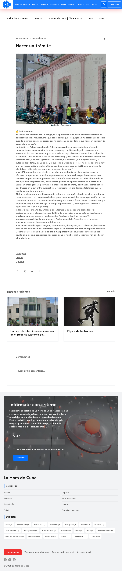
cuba (10, 524)
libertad (100, 524)
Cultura (38, 18)
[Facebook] (5, 559)
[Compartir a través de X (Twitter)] (24, 271)
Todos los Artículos (17, 18)
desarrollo (51, 536)
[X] (9, 559)
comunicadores (106, 530)
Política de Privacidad (63, 552)
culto (79, 530)
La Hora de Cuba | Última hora (65, 18)
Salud (6, 510)
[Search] (104, 4)
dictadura (40, 524)
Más (101, 18)
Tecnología (9, 504)
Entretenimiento (69, 498)
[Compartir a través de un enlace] (39, 271)
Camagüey (21, 253)
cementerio (81, 536)
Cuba (90, 18)
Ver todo (111, 291)
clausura (66, 530)
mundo (86, 524)
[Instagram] (14, 559)
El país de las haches (80, 331)
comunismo (35, 536)
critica (66, 536)
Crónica (19, 257)
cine (91, 530)
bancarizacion (50, 530)
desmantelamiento (15, 536)
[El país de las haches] (89, 311)
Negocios (8, 498)
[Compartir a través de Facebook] (17, 271)
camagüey (71, 524)
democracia (24, 524)
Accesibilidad (84, 552)
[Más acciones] (104, 38)
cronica (96, 536)
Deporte (65, 492)
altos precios (13, 530)
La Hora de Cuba (20, 477)
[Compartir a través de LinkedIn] (31, 271)
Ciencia (65, 504)
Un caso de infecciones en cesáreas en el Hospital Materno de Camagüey (32, 332)
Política (7, 492)
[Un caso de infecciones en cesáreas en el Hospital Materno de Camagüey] (32, 311)
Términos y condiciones (37, 552)
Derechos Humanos (70, 510)
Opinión (20, 261)
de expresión (31, 530)
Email (16, 436)
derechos (56, 524)
